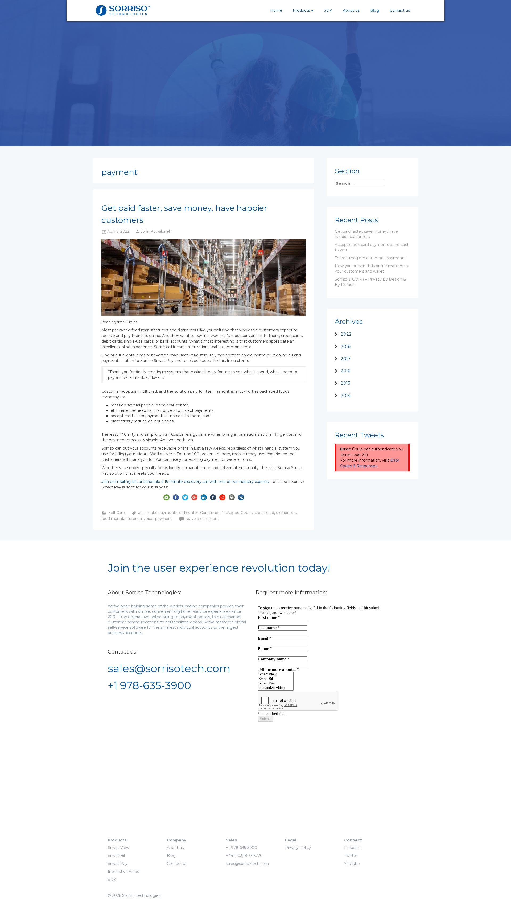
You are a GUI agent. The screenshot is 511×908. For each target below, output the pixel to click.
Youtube (352, 863)
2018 (346, 346)
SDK (328, 10)
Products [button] (301, 10)
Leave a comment (201, 518)
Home (276, 10)
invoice (146, 518)
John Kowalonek (156, 231)
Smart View (118, 847)
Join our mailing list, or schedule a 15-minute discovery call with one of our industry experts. (185, 481)
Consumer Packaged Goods (226, 512)
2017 (346, 358)
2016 (345, 370)
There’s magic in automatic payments (370, 258)
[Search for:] (362, 183)
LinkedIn (352, 847)
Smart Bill (117, 855)
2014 (346, 395)
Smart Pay (117, 863)
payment (163, 518)
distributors (286, 512)
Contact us (400, 10)
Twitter (350, 855)
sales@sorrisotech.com (169, 668)
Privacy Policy (298, 847)
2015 (345, 383)
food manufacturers (119, 518)
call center (188, 512)
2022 (346, 334)
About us (351, 10)
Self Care (116, 512)
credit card (264, 512)
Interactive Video (123, 871)
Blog (374, 10)
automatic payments (157, 512)
